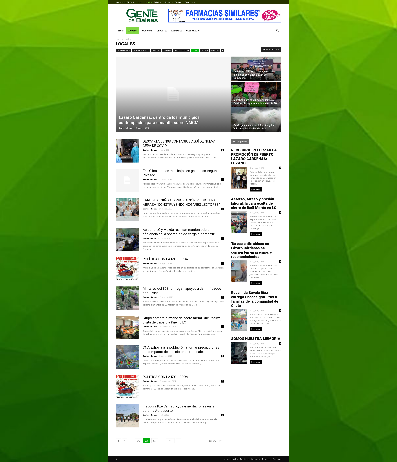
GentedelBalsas (126, 128)
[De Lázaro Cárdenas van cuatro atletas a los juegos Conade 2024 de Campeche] (256, 69)
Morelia (204, 50)
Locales (148, 2)
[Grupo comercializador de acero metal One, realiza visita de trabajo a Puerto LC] (127, 327)
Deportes (168, 2)
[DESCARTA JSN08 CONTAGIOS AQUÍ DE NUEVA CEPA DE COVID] (127, 151)
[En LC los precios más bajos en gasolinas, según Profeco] (127, 180)
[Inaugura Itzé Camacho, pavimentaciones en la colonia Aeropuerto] (127, 415)
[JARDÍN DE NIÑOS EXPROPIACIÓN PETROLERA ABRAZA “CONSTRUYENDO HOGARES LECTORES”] (127, 209)
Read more (255, 189)
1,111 (170, 441)
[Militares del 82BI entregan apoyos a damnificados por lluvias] (127, 298)
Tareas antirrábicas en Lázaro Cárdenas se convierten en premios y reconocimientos (251, 250)
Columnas (189, 2)
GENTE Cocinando (181, 50)
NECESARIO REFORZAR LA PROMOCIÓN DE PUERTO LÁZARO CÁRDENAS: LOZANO (254, 156)
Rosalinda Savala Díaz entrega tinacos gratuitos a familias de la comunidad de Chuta (254, 299)
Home (118, 39)
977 (154, 441)
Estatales (178, 2)
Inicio (140, 2)
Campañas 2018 (123, 50)
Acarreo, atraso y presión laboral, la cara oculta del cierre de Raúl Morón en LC (253, 203)
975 (138, 441)
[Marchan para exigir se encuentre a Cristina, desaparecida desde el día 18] (256, 94)
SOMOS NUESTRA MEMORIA (255, 339)
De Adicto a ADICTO (141, 50)
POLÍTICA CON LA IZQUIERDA (165, 259)
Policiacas (158, 2)
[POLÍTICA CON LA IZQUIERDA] (127, 268)
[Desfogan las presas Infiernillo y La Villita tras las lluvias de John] (256, 119)
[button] (277, 30)
